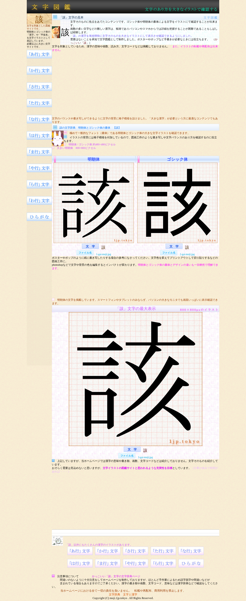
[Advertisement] (135, 84)
